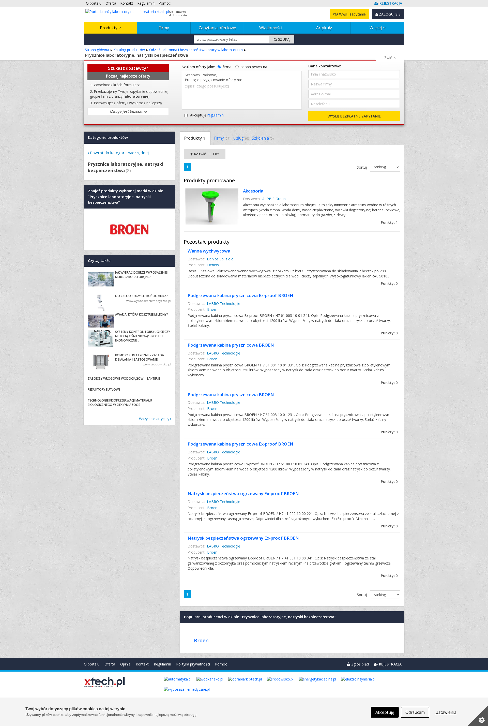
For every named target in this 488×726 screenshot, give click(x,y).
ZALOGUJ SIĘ (389, 14)
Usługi (241, 138)
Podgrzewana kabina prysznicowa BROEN (231, 345)
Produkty (109, 28)
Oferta (109, 664)
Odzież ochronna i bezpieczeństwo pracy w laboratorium (196, 49)
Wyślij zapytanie (352, 14)
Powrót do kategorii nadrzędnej (119, 152)
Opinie (125, 664)
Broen (212, 309)
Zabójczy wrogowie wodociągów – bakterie (124, 378)
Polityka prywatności (193, 664)
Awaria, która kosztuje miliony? (141, 314)
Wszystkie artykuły (154, 418)
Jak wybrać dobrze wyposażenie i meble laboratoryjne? (141, 274)
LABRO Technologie (223, 303)
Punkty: (389, 222)
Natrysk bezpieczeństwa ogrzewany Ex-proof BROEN (243, 493)
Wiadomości (270, 28)
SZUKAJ (284, 39)
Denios (213, 264)
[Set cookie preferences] (478, 716)
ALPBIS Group (274, 198)
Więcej (376, 28)
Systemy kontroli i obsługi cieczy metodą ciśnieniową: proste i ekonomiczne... (142, 336)
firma (227, 66)
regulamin (215, 115)
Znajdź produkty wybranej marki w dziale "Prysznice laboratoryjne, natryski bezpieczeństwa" (125, 196)
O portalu (91, 664)
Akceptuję (207, 115)
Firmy (164, 28)
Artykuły (324, 28)
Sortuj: (363, 167)
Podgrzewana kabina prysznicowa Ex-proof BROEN (240, 295)
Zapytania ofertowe (217, 28)
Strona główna (97, 49)
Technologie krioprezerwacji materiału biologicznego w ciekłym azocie (120, 402)
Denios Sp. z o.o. (220, 259)
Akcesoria (253, 191)
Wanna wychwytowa (209, 251)
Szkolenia (262, 138)
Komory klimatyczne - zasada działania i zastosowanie (139, 357)
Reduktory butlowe (104, 389)
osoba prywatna (253, 66)
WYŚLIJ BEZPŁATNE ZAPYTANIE (354, 116)
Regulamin (162, 664)
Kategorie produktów (108, 137)
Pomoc (221, 664)
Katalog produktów (129, 49)
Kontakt (142, 664)
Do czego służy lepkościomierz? (141, 296)
